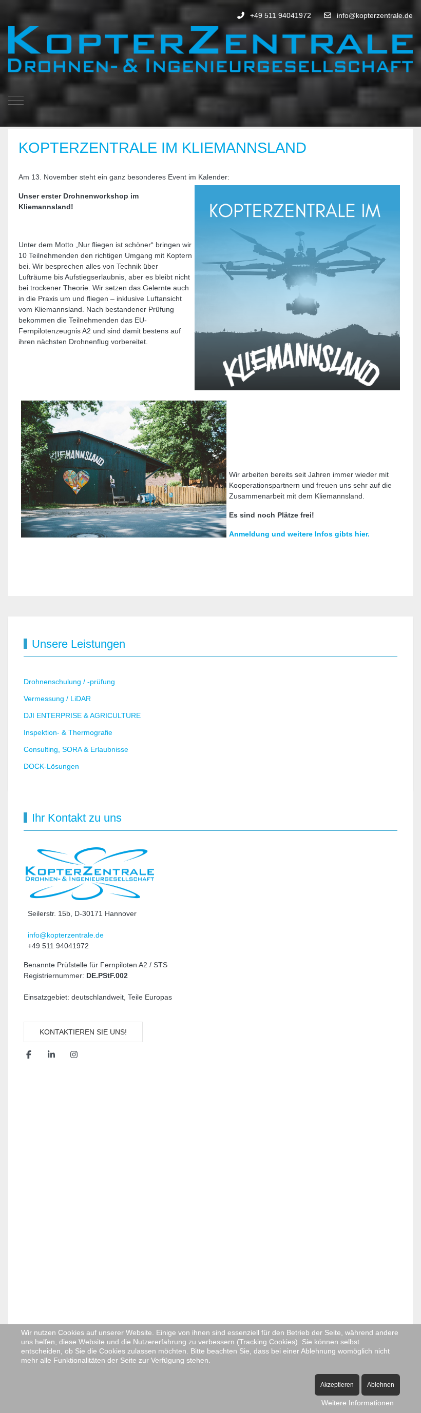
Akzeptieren (337, 1384)
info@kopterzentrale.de (375, 15)
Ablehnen (380, 1384)
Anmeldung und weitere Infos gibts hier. (299, 534)
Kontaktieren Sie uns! (83, 1032)
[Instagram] (74, 1054)
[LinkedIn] (51, 1054)
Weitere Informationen (357, 1403)
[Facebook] (29, 1054)
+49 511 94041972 (280, 15)
